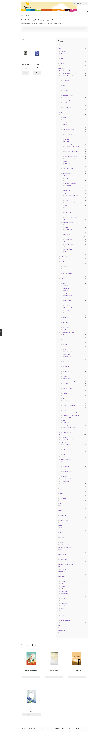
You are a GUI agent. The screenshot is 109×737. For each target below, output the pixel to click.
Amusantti (63, 581)
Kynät (64, 85)
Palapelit (64, 283)
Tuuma (60, 625)
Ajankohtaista (64, 437)
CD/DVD (64, 117)
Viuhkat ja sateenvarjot (66, 432)
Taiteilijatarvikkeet (67, 105)
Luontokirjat (67, 200)
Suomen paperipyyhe (65, 620)
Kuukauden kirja (64, 456)
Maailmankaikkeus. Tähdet (70, 202)
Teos (60, 566)
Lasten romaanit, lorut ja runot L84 (71, 146)
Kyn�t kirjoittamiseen (64, 520)
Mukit (64, 271)
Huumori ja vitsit (67, 234)
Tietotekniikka (67, 219)
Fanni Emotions (64, 593)
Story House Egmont (63, 559)
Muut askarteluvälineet (68, 95)
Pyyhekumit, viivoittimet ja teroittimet (71, 412)
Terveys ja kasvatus (68, 215)
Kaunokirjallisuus (66, 122)
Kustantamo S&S (63, 515)
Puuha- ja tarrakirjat (67, 471)
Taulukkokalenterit (68, 359)
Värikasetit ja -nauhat (67, 425)
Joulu (62, 112)
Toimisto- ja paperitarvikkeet (67, 332)
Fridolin (62, 596)
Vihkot (60, 627)
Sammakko (61, 549)
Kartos (60, 510)
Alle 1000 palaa (67, 300)
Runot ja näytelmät (68, 244)
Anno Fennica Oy (62, 68)
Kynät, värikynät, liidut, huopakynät (70, 381)
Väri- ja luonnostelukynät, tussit (69, 109)
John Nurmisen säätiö (64, 505)
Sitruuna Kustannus (63, 554)
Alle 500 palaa (67, 302)
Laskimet (65, 386)
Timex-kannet (62, 576)
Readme (61, 539)
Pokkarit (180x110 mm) (68, 168)
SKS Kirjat (61, 557)
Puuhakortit (62, 537)
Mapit (62, 58)
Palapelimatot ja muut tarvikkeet (71, 312)
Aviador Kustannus (63, 491)
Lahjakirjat (65, 447)
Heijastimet (65, 266)
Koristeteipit (65, 83)
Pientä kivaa (65, 322)
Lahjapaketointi (66, 383)
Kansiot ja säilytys (66, 361)
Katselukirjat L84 (68, 134)
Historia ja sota (67, 185)
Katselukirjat (65, 119)
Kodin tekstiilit (64, 256)
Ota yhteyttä (1, 333)
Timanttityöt (65, 329)
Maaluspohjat (65, 90)
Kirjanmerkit (65, 368)
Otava (60, 525)
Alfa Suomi (61, 63)
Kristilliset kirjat (67, 136)
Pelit (64, 320)
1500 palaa (66, 288)
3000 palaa (66, 293)
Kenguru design (64, 603)
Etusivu (22, 9)
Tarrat (64, 420)
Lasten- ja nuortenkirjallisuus (69, 129)
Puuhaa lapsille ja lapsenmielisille (70, 100)
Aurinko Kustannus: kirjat (46, 9)
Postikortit (65, 410)
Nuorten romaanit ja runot (70, 153)
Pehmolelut (65, 317)
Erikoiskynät (63, 51)
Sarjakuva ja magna (68, 249)
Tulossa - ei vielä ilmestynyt (67, 486)
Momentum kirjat (63, 522)
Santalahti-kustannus (64, 552)
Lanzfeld (63, 605)
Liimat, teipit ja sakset (67, 388)
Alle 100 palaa (67, 298)
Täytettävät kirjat (68, 212)
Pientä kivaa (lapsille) (67, 324)
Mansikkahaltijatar (67, 469)
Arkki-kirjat (63, 442)
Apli (62, 583)
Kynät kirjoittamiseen (67, 378)
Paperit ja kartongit (67, 97)
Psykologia (66, 205)
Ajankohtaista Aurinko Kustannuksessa (69, 439)
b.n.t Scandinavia (64, 588)
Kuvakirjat (65, 127)
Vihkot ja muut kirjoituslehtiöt (69, 427)
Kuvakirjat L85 (67, 141)
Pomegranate (62, 535)
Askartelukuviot (66, 80)
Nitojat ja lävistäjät (67, 408)
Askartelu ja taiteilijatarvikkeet (67, 75)
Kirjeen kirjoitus (66, 371)
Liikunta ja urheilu (68, 197)
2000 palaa (66, 290)
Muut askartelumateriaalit (68, 92)
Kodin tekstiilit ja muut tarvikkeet (68, 258)
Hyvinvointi (66, 188)
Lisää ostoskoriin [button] (25, 73)
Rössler (62, 615)
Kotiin (62, 261)
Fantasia (66, 227)
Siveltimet (65, 102)
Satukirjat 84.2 (67, 163)
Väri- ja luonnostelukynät (68, 107)
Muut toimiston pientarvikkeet (69, 405)
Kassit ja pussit (66, 366)
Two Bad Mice (64, 622)
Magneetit (65, 393)
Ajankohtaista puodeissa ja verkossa (68, 73)
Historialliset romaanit (69, 229)
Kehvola (62, 601)
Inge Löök (63, 598)
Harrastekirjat (67, 180)
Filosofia (66, 178)
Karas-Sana (61, 508)
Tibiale (60, 574)
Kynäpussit (65, 376)
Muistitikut (65, 400)
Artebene (63, 586)
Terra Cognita (62, 571)
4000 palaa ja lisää (68, 295)
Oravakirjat (63, 569)
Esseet (65, 224)
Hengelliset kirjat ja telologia (70, 183)
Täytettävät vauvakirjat (69, 166)
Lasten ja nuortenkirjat (66, 459)
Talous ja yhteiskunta (68, 210)
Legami (62, 608)
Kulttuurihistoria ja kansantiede (71, 195)
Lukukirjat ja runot (66, 466)
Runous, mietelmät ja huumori (67, 478)
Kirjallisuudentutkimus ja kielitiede (71, 193)
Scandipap (63, 618)
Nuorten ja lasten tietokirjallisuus (71, 149)
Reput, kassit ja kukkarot (68, 273)
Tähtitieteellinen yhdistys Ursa (66, 564)
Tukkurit (61, 579)
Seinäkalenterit (67, 354)
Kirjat (62, 114)
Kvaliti (60, 517)
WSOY (60, 635)
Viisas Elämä (62, 630)
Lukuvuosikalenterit (68, 346)
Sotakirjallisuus (67, 254)
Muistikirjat (65, 395)
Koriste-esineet (66, 268)
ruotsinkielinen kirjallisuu (64, 544)
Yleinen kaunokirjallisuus (68, 222)
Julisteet (64, 342)
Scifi (65, 251)
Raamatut (65, 451)
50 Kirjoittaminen (63, 48)
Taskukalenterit (67, 356)
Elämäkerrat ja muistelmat (70, 175)
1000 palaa (66, 285)
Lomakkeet (65, 390)
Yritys (27, 9)
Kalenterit (65, 344)
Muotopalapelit (67, 310)
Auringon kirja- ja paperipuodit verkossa (57, 10)
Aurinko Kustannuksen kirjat (65, 434)
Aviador (60, 488)
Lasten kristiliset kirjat (67, 449)
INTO (60, 503)
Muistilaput (65, 398)
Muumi (62, 276)
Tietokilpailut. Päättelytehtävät (71, 217)
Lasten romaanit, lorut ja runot (71, 144)
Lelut (64, 280)
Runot (65, 124)
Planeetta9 (61, 530)
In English (33, 9)
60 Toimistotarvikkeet (64, 56)
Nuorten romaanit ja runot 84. (70, 156)
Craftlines (61, 493)
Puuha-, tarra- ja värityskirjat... (70, 158)
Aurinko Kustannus (29, 3)
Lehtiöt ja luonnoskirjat (68, 87)
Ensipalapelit (67, 305)
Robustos (61, 542)
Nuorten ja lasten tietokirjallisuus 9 (71, 151)
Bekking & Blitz (64, 591)
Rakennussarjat (67, 315)
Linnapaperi (63, 610)
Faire (60, 500)
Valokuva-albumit (66, 422)
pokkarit (61, 532)
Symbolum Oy (62, 561)
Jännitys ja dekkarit (68, 236)
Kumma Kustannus (63, 513)
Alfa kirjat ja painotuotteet (67, 65)
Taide (65, 207)
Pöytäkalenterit (67, 349)
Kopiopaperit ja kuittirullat (68, 373)
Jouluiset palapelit (68, 307)
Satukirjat (66, 161)
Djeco (60, 495)
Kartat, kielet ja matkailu (69, 190)
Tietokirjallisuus (66, 173)
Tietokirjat (65, 476)
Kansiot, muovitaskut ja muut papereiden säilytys (73, 364)
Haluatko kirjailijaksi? (72, 10)
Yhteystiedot (38, 9)
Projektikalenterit (68, 351)
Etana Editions (62, 498)
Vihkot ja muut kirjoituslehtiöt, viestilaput (72, 429)
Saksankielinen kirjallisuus (65, 547)
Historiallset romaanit (69, 232)
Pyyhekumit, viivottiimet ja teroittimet (71, 415)
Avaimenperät (66, 263)
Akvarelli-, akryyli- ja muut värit (69, 78)
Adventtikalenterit (67, 334)
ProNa (62, 613)
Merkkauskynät (64, 53)
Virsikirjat (65, 454)
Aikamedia (61, 61)
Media (66, 9)
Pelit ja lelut (63, 278)
